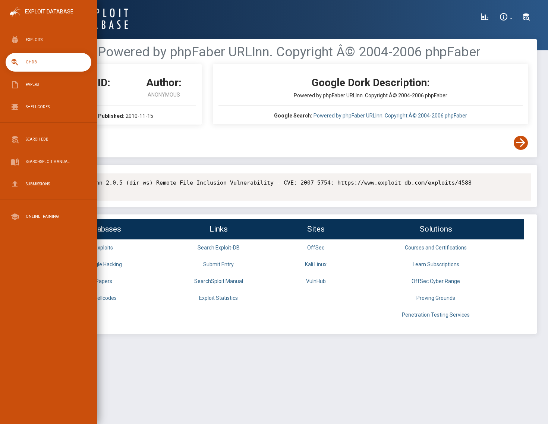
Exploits (104, 248)
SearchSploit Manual (218, 281)
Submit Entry (218, 264)
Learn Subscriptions (436, 264)
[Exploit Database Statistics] (485, 18)
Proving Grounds (435, 298)
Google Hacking (104, 264)
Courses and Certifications (436, 248)
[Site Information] (505, 18)
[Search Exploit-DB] (526, 18)
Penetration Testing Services (436, 315)
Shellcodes (104, 298)
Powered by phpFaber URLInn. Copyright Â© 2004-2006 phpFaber (390, 116)
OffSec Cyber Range (436, 281)
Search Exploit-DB (219, 248)
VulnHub (316, 281)
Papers (103, 281)
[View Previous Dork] (57, 143)
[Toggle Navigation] (48, 18)
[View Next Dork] (521, 143)
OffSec (315, 248)
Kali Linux (316, 264)
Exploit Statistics (218, 298)
